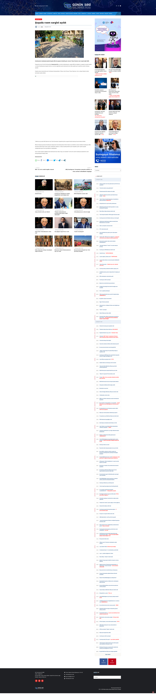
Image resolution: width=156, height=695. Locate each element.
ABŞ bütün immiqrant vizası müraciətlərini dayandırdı (107, 625)
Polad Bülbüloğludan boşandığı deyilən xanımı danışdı (101, 72)
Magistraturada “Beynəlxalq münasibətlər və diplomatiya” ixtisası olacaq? (109, 565)
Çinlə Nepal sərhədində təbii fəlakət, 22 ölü (108, 422)
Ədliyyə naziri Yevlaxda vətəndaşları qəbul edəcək (108, 543)
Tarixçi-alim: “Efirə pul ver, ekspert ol (109, 237)
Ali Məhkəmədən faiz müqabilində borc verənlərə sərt (109, 601)
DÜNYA (59, 13)
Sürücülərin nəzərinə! (103, 388)
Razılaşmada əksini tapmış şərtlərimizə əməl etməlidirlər (109, 530)
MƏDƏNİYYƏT (84, 13)
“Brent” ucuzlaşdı (103, 309)
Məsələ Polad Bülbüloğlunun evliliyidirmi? (108, 577)
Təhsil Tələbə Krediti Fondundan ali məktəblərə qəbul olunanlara (109, 200)
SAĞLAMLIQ (102, 13)
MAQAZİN (106, 13)
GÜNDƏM (41, 13)
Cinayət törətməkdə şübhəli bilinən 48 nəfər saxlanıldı (108, 574)
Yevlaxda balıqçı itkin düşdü (105, 340)
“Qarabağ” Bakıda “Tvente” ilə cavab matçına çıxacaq (108, 246)
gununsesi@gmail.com (70, 676)
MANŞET (37, 13)
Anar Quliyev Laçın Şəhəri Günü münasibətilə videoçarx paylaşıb (109, 427)
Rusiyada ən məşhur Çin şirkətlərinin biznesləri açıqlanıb (109, 466)
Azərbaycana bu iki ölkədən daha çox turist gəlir (109, 217)
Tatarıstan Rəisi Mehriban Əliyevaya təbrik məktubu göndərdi (108, 367)
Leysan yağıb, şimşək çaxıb (108, 256)
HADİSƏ (97, 13)
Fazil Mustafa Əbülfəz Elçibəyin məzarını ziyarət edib (100, 133)
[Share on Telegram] (60, 160)
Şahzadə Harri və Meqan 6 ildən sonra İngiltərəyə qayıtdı (109, 306)
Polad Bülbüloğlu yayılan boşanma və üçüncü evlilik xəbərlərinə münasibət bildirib (108, 479)
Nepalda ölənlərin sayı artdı (109, 332)
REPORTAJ (63, 13)
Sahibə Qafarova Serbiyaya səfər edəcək (108, 362)
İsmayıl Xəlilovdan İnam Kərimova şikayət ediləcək (114, 113)
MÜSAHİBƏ (75, 13)
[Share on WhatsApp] (37, 160)
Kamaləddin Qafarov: (109, 613)
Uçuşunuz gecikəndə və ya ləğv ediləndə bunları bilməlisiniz (109, 431)
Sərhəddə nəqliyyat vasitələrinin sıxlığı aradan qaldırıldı (109, 499)
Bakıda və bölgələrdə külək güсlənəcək (108, 435)
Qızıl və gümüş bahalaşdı (105, 290)
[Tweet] (55, 160)
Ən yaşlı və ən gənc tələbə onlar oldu (107, 513)
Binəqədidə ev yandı (106, 593)
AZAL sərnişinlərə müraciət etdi (106, 225)
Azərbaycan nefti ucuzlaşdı (105, 279)
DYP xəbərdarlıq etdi (104, 229)
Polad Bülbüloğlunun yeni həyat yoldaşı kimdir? (114, 133)
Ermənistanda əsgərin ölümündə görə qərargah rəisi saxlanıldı (109, 475)
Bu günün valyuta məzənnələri (106, 298)
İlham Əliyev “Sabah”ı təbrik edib (106, 556)
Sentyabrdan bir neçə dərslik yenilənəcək (108, 203)
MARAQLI (110, 13)
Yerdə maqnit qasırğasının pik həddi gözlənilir (109, 486)
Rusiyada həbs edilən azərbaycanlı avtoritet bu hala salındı (109, 317)
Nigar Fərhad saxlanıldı (104, 301)
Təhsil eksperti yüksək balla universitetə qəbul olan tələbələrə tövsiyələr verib (109, 643)
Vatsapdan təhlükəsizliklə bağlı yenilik (107, 384)
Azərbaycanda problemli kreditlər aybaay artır (109, 268)
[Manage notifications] (153, 692)
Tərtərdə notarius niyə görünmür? (106, 188)
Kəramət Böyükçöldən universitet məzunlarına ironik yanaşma (109, 586)
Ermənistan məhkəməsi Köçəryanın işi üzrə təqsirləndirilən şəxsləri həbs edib (108, 470)
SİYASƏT (45, 13)
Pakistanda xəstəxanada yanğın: (109, 618)
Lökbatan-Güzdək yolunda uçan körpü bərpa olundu (108, 195)
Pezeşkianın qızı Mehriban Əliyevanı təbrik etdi (109, 416)
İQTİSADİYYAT (50, 13)
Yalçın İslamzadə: (109, 265)
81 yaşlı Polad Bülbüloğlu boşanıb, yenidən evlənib (115, 71)
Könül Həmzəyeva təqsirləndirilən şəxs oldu (108, 370)
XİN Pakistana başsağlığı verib (105, 419)
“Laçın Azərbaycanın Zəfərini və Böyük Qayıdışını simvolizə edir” (109, 521)
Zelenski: (109, 337)
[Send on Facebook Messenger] (50, 160)
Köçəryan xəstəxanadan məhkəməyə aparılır (108, 412)
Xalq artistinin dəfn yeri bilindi (42, 211)
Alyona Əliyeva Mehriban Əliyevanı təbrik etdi (109, 589)
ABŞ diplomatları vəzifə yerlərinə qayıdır (108, 517)
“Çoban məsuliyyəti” (79, 231)
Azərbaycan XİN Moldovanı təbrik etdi (107, 249)
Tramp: (109, 378)
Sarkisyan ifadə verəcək (104, 444)
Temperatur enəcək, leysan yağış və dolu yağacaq (109, 502)
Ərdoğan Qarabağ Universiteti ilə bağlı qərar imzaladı (109, 287)
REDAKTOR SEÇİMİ (69, 13)
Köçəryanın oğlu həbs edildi (105, 632)
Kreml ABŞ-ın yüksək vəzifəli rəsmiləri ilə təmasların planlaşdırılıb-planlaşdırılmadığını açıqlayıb (108, 452)
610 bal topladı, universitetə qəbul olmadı (109, 621)
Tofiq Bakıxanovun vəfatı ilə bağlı (82, 211)
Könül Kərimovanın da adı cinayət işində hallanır (109, 381)
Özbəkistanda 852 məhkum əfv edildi (107, 191)
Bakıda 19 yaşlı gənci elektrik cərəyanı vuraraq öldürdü (109, 561)
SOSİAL (79, 13)
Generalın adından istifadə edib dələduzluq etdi (109, 343)
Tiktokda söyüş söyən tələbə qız (108, 329)
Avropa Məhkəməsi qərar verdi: (109, 457)
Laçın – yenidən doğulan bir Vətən (106, 553)
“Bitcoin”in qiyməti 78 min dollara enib (107, 373)
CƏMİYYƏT (55, 13)
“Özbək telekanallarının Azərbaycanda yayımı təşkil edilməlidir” (61, 213)
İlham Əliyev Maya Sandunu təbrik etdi (107, 211)
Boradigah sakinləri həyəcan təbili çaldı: (109, 494)
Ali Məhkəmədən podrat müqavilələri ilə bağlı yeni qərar (110, 272)
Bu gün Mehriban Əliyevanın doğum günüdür (108, 651)
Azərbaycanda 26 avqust (109, 639)
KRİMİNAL (93, 13)
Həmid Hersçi (38, 193)
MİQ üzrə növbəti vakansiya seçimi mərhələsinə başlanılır (109, 399)
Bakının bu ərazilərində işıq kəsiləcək (107, 283)
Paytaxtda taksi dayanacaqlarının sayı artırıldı (108, 448)
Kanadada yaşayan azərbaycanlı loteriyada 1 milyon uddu (101, 91)
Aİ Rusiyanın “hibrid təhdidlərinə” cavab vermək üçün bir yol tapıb (109, 462)
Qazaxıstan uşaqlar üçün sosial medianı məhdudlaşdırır (107, 242)
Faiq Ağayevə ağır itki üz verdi (62, 231)
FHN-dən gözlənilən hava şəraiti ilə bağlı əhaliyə (109, 295)
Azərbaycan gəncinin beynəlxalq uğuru (108, 510)
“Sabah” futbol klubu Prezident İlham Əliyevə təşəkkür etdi (109, 351)
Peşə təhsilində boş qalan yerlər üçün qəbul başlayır (108, 233)
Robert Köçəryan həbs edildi (105, 313)
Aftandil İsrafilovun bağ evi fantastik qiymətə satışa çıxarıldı (108, 609)
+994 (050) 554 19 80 (70, 674)
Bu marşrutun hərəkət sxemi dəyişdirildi (108, 347)
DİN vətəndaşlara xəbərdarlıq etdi (106, 276)
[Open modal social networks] (64, 160)
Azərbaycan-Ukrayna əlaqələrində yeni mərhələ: (100, 114)
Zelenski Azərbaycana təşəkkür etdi (106, 325)
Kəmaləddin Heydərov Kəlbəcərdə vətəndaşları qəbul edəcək (108, 582)
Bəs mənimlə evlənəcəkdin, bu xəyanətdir (109, 404)
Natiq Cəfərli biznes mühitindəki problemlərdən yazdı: (109, 525)
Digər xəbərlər (107, 654)
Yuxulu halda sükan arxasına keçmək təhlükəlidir (110, 260)
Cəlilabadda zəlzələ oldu (105, 395)
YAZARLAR (89, 13)
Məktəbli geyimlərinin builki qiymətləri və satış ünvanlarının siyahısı (109, 207)
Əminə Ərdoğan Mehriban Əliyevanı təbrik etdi (109, 391)
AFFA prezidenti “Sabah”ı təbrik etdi (107, 629)
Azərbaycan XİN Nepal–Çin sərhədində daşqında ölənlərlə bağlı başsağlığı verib (109, 356)
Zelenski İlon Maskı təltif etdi (105, 505)
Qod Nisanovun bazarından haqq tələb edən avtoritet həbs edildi (114, 93)
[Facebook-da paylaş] (42, 160)
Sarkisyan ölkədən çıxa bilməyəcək (107, 482)
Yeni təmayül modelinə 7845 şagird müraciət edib (109, 214)
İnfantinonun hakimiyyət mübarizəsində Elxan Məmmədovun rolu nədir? (109, 222)
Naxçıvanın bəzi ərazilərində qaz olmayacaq (108, 569)
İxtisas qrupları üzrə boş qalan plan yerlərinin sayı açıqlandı (110, 184)
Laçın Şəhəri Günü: (108, 546)
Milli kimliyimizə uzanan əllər (81, 193)
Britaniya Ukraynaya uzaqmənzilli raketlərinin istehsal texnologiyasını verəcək (109, 648)
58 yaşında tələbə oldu (104, 538)
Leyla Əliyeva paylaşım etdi (107, 359)
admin (42, 26)
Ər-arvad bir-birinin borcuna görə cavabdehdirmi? (108, 490)
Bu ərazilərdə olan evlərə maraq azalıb (109, 605)
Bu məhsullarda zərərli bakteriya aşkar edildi (109, 409)
